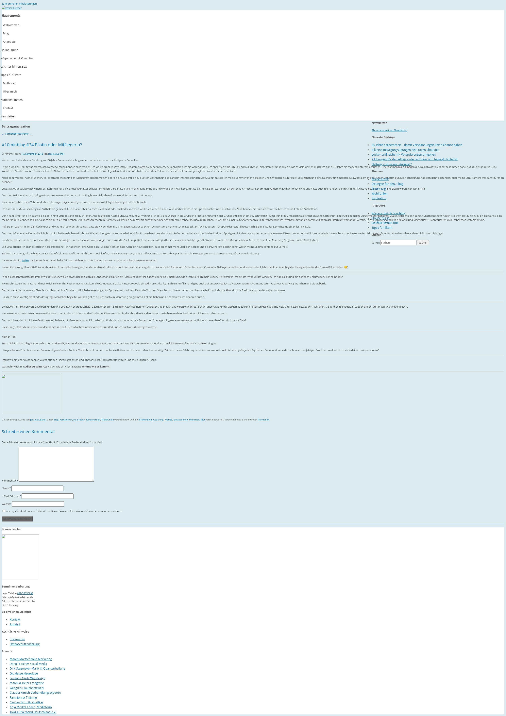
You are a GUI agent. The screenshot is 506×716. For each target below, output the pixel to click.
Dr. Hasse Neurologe (24, 673)
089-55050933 (25, 593)
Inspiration (79, 419)
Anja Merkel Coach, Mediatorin (31, 707)
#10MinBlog (145, 419)
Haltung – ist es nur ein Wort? (392, 164)
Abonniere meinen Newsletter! (389, 130)
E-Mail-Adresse (11, 496)
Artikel (25, 260)
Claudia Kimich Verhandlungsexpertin (35, 692)
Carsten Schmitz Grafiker (26, 702)
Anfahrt (15, 624)
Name (6, 488)
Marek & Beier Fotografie (27, 683)
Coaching (158, 419)
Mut (203, 419)
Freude (168, 419)
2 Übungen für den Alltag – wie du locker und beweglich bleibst (415, 159)
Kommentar (10, 480)
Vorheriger (9, 133)
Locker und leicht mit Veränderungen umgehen (404, 154)
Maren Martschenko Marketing (31, 659)
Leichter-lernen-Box (385, 223)
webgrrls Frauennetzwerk (27, 688)
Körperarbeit (93, 419)
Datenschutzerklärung (25, 644)
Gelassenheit (181, 419)
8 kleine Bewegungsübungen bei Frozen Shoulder (405, 150)
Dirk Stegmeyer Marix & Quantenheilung (37, 668)
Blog (56, 419)
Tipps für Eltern (382, 228)
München (194, 419)
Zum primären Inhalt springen (19, 3)
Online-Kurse (380, 218)
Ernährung (379, 189)
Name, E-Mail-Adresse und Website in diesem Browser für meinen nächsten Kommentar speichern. (64, 511)
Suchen (376, 242)
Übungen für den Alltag (387, 184)
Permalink (263, 419)
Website (6, 504)
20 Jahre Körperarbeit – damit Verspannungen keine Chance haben (417, 145)
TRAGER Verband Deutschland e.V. (33, 712)
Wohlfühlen (107, 419)
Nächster (25, 133)
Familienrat (66, 419)
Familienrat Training (23, 697)
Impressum (17, 639)
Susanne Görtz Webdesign (27, 678)
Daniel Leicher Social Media (28, 664)
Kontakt (15, 619)
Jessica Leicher (56, 153)
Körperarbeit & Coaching (388, 213)
